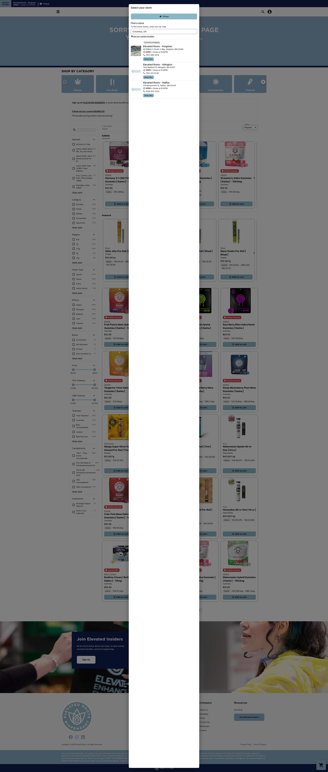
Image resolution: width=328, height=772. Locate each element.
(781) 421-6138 (152, 73)
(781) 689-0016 (152, 55)
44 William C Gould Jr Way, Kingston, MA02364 (163, 49)
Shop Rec (148, 59)
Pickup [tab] (166, 16)
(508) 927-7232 (152, 91)
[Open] (195, 32)
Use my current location (143, 36)
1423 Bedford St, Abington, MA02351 (159, 67)
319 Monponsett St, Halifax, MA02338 (159, 85)
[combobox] (162, 31)
